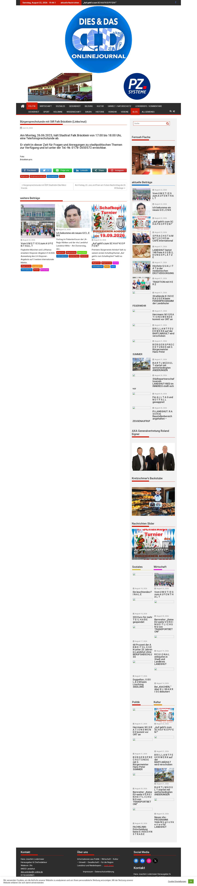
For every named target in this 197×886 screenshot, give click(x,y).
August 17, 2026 (141, 641)
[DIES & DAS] (22, 105)
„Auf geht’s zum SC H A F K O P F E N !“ (99, 3)
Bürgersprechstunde (37, 176)
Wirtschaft (46, 106)
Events (115, 263)
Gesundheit (75, 106)
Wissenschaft (74, 112)
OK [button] (191, 881)
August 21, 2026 (161, 247)
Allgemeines (148, 112)
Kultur (100, 106)
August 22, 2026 (29, 240)
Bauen (88, 112)
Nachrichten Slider (143, 523)
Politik (32, 106)
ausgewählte (37, 266)
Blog (135, 112)
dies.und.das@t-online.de (32, 872)
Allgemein (24, 176)
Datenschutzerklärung (104, 871)
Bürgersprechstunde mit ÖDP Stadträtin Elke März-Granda (44, 186)
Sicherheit (33, 112)
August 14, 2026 (163, 683)
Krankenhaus (74, 256)
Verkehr (112, 112)
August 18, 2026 (141, 588)
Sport (46, 112)
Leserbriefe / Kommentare (148, 106)
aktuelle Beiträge (142, 182)
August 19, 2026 (163, 651)
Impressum (88, 871)
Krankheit (84, 256)
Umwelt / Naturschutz (119, 106)
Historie (100, 112)
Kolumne (58, 112)
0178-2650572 (82, 147)
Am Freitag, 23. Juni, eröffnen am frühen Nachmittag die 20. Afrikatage (100, 186)
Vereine (125, 112)
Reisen (36, 270)
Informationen (52, 176)
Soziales (60, 106)
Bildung (89, 106)
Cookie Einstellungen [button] (177, 881)
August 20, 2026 (161, 375)
